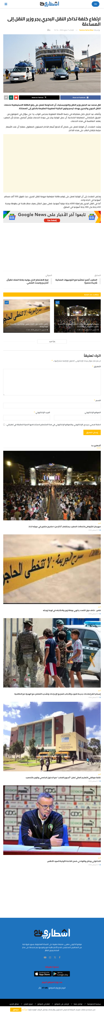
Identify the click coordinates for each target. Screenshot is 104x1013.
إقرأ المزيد (52, 341)
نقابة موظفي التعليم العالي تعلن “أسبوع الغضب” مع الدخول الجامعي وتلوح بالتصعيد (63, 777)
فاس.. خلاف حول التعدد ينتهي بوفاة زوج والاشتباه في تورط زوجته (27, 325)
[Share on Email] (16, 97)
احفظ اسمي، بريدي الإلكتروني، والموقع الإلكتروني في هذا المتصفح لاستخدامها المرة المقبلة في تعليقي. (53, 424)
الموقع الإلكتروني (92, 412)
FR (95, 4)
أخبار (57, 302)
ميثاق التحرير (14, 1004)
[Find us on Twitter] (55, 957)
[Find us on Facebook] (59, 957)
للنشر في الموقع (44, 1004)
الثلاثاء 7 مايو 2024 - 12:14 (64, 30)
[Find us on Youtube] (45, 957)
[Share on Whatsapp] (11, 97)
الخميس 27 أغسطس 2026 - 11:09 (87, 330)
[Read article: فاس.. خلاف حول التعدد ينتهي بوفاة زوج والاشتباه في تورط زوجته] (26, 316)
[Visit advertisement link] (52, 217)
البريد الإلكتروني (42, 412)
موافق (16, 1009)
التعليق (96, 366)
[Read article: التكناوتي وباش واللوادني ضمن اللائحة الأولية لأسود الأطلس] (52, 820)
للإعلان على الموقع (62, 1004)
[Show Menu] (6, 4)
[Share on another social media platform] (6, 97)
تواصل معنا (78, 1004)
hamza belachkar (86, 30)
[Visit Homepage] (49, 4)
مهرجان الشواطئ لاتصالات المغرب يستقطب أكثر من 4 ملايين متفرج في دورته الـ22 (78, 325)
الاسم (97, 400)
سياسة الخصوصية (94, 1004)
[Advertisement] (52, 163)
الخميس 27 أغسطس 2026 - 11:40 (36, 330)
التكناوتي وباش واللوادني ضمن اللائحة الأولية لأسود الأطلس (74, 861)
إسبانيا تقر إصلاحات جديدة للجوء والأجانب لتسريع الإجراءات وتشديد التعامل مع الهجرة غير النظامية (57, 694)
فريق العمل (28, 1004)
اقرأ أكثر (25, 1009)
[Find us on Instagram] (50, 957)
